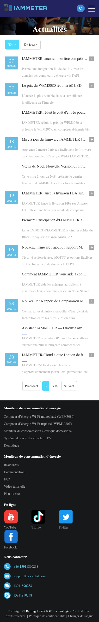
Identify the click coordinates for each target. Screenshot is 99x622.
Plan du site (12, 493)
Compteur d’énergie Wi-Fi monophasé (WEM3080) (39, 416)
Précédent (31, 386)
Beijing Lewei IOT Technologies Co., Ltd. (55, 611)
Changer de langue (80, 616)
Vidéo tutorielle (14, 486)
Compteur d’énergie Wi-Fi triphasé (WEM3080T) (38, 423)
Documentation (14, 472)
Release (30, 45)
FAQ (7, 479)
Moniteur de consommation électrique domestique (38, 431)
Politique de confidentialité (47, 616)
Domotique (11, 445)
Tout (12, 45)
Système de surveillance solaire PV (27, 438)
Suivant (69, 386)
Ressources (11, 464)
